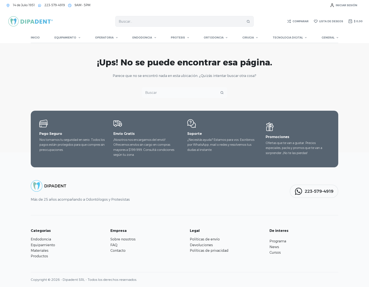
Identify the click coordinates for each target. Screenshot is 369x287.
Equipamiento (65, 37)
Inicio (35, 37)
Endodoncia (142, 37)
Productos (39, 256)
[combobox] (179, 21)
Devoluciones (201, 245)
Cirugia (248, 37)
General (328, 37)
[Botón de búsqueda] (248, 21)
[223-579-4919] (39, 5)
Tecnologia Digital (288, 37)
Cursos (275, 252)
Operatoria (104, 37)
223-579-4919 (54, 5)
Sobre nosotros (123, 239)
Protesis (178, 37)
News (274, 247)
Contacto (118, 251)
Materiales (39, 251)
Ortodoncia (214, 37)
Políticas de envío (205, 239)
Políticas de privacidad (209, 251)
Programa (277, 241)
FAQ (113, 245)
